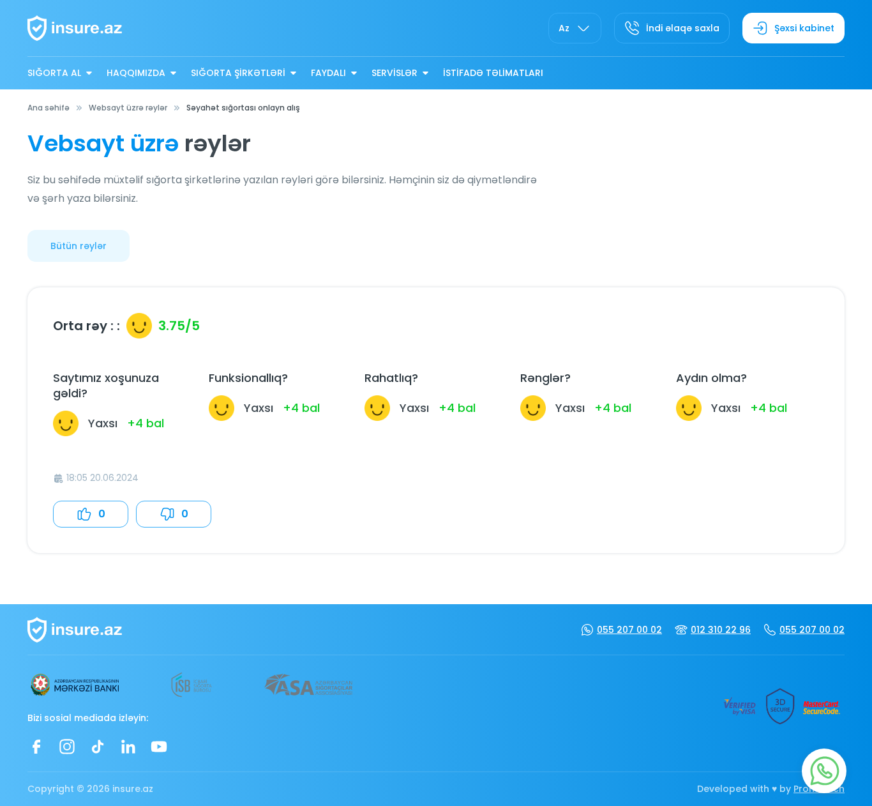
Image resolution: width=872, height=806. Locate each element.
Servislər (394, 72)
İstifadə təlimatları (493, 72)
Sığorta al (54, 72)
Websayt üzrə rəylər (128, 107)
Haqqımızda (136, 72)
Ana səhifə (48, 107)
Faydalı (328, 72)
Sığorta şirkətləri (238, 72)
